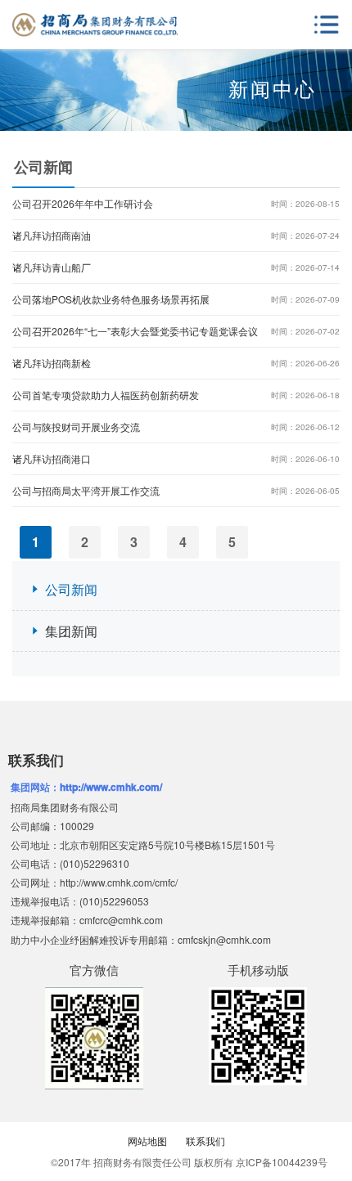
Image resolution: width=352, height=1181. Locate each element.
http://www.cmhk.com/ (111, 786)
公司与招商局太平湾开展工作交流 (176, 490)
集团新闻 (71, 631)
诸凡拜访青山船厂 (176, 267)
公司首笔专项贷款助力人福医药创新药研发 (176, 395)
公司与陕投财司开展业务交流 (176, 426)
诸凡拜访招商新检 (176, 363)
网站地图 (147, 1140)
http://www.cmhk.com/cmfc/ (119, 882)
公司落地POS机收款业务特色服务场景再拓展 (176, 299)
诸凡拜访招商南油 (176, 235)
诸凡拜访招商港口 (176, 458)
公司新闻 (71, 589)
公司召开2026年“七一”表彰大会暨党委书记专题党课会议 (176, 331)
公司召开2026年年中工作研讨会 (176, 203)
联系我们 (205, 1140)
